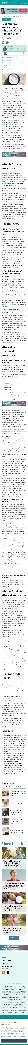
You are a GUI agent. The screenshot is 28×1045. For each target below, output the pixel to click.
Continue (14, 1040)
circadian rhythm (7, 247)
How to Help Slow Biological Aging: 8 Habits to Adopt (12, 863)
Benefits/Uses (6, 60)
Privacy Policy (14, 1033)
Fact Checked (7, 19)
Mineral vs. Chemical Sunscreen (11, 63)
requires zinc (20, 291)
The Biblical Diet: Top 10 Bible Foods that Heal (17, 831)
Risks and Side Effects (8, 70)
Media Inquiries (7, 966)
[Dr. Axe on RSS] (4, 972)
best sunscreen (6, 137)
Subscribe (16, 2)
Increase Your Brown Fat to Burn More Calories (13, 930)
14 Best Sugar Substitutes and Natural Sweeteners (18, 803)
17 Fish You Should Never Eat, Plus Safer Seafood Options (18, 821)
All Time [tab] (8, 786)
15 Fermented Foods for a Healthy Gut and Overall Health (18, 793)
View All (14, 938)
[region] (14, 1031)
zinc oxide (17, 321)
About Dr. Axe (6, 960)
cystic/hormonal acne (9, 304)
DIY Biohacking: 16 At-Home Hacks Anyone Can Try (14, 885)
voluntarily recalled (8, 562)
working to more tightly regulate (12, 124)
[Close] (26, 1020)
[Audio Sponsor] (14, 54)
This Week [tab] (20, 786)
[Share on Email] (3, 42)
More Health (12, 843)
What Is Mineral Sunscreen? (10, 57)
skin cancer (13, 185)
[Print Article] (7, 42)
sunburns (5, 183)
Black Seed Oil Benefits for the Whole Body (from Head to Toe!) (18, 812)
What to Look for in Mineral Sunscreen (10, 66)
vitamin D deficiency (18, 243)
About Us (5, 963)
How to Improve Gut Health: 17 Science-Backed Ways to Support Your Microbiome (12, 910)
